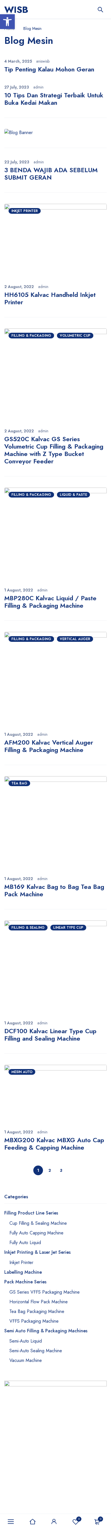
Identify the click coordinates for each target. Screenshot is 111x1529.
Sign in (54, 1521)
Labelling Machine (23, 1272)
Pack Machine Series (25, 1282)
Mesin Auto (21, 1071)
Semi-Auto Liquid (25, 1341)
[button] (7, 21)
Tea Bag (19, 783)
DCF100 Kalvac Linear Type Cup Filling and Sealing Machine (50, 1034)
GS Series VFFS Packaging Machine (44, 1292)
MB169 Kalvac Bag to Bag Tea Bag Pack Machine (54, 890)
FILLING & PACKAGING (31, 335)
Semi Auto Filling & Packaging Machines (45, 1330)
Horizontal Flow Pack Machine (38, 1301)
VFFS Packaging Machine (34, 1321)
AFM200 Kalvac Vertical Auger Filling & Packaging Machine (48, 746)
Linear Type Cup (68, 927)
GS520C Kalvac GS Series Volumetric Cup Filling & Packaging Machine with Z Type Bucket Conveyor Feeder (53, 450)
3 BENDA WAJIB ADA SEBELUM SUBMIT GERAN (51, 173)
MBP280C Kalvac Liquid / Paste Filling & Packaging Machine (50, 601)
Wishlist (79, 1519)
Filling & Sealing (28, 927)
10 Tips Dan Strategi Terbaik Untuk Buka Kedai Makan (53, 99)
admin (38, 87)
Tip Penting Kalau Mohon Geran (49, 69)
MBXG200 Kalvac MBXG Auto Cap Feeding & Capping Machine (54, 1143)
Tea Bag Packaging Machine (36, 1311)
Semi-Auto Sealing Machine (35, 1350)
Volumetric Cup (75, 335)
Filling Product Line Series (31, 1213)
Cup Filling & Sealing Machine (38, 1223)
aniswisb (43, 61)
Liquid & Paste (73, 494)
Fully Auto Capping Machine (36, 1233)
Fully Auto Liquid (25, 1242)
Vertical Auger (75, 639)
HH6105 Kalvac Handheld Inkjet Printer (50, 298)
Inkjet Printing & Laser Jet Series (37, 1252)
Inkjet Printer (24, 210)
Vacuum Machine (25, 1360)
